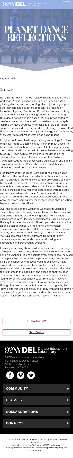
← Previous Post (36, 320)
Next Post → (36, 332)
